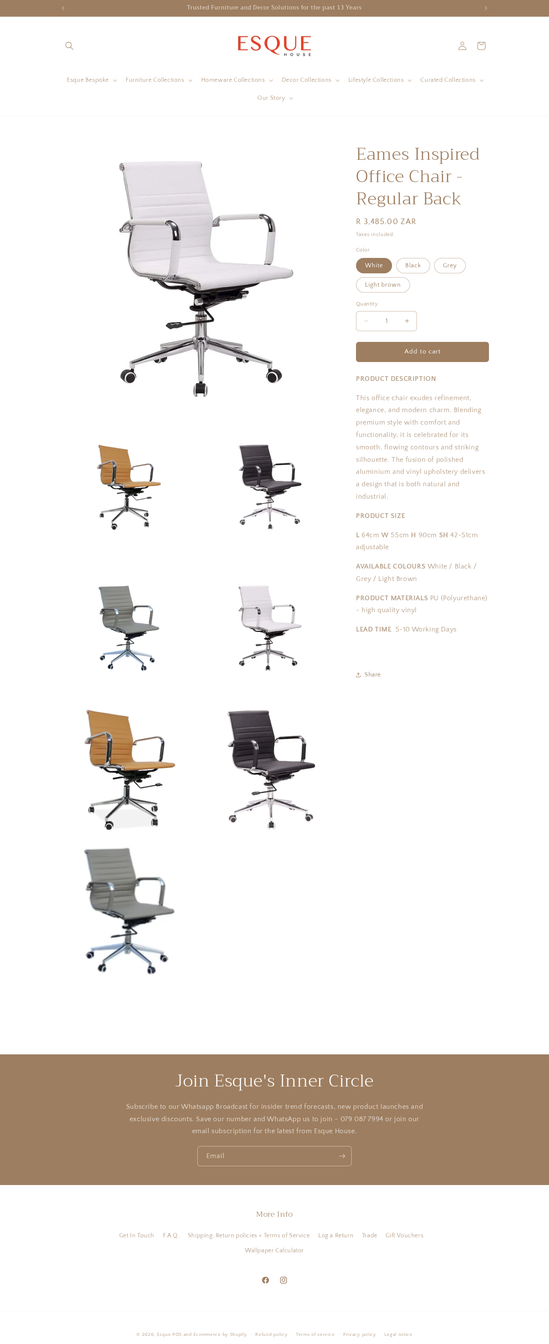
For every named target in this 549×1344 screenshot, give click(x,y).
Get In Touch (136, 1235)
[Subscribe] (341, 1156)
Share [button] (373, 674)
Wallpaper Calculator (274, 1250)
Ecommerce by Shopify (220, 1334)
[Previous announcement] (63, 8)
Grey (450, 265)
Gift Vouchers (404, 1235)
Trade (369, 1235)
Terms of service (315, 1334)
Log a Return (335, 1235)
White (374, 265)
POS (177, 1334)
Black (413, 265)
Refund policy (271, 1334)
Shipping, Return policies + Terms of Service (249, 1235)
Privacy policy (359, 1334)
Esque (164, 1334)
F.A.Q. (171, 1235)
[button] (69, 45)
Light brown (383, 284)
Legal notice (398, 1334)
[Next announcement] (486, 8)
